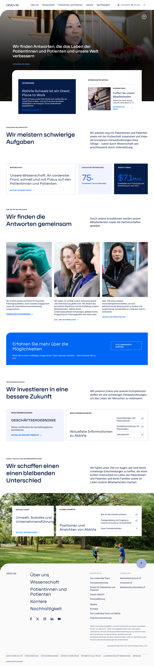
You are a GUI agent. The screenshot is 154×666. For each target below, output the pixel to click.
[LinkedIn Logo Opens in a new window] (52, 619)
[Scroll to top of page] (141, 563)
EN (139, 5)
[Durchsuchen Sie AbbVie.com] (144, 5)
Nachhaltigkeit (103, 5)
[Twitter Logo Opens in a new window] (37, 619)
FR (135, 5)
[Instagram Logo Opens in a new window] (44, 619)
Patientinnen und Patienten (70, 5)
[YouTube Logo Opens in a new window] (59, 619)
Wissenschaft (48, 5)
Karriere (89, 5)
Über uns (35, 5)
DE (132, 5)
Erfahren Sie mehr (21, 64)
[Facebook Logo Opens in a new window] (31, 619)
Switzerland (125, 5)
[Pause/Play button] (144, 17)
